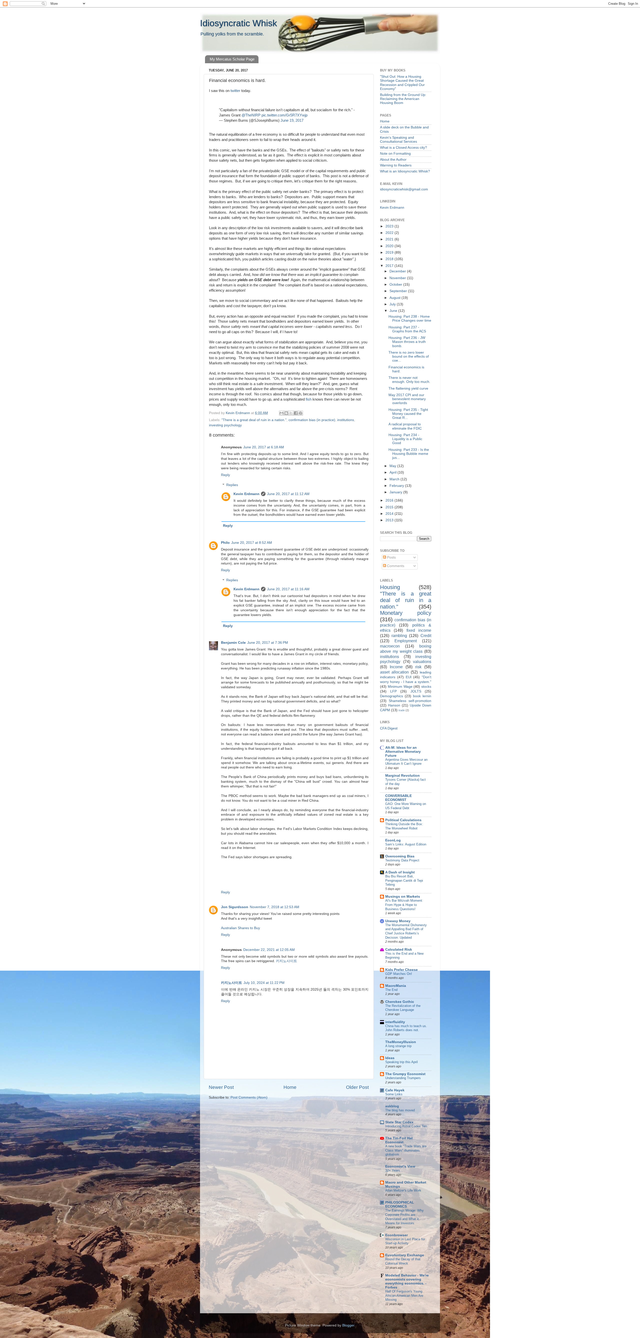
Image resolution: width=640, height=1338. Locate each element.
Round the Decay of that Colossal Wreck (402, 1261)
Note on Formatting (395, 153)
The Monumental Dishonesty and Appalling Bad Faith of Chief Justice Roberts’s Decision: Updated (406, 931)
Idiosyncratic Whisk (238, 23)
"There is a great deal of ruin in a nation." (254, 420)
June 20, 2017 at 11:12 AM (288, 494)
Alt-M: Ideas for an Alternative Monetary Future (403, 751)
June (394, 311)
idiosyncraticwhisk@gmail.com (404, 189)
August (396, 298)
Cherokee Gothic (399, 1002)
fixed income (418, 630)
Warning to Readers (396, 165)
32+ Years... (394, 1170)
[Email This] (281, 413)
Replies (232, 485)
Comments (395, 566)
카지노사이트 (286, 961)
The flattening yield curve (408, 388)
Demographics (391, 696)
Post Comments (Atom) (249, 1097)
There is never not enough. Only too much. (409, 380)
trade (401, 710)
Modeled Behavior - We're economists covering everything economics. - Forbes (407, 1281)
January (396, 492)
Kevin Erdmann (247, 494)
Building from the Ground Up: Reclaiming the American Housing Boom (403, 99)
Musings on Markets (402, 896)
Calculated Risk (398, 949)
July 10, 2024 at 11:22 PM (264, 983)
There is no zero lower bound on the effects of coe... (408, 356)
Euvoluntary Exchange (404, 1255)
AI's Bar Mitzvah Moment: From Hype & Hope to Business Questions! (404, 905)
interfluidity (395, 1022)
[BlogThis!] (286, 413)
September (399, 291)
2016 (390, 500)
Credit (425, 635)
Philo (225, 543)
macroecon (390, 646)
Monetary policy (405, 613)
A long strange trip (398, 1046)
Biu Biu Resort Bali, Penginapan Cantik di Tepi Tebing (404, 880)
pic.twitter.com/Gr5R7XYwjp (285, 115)
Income (396, 667)
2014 (390, 514)
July (393, 304)
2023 (390, 226)
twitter (235, 91)
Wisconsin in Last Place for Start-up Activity (405, 1241)
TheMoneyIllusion (400, 1042)
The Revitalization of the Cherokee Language (402, 1008)
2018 (390, 259)
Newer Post (221, 1087)
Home (290, 1087)
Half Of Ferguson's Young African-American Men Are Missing (404, 1296)
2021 (390, 239)
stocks (426, 686)
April (394, 472)
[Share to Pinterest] (300, 413)
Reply (225, 475)
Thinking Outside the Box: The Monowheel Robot (404, 826)
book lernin (422, 696)
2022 (390, 233)
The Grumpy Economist (405, 1074)
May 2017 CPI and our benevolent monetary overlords (407, 399)
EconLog (393, 840)
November (398, 278)
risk (418, 667)
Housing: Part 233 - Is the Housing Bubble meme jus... (408, 454)
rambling (399, 635)
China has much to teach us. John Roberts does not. (406, 1028)
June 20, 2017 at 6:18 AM (263, 447)
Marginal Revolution (402, 775)
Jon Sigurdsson (234, 907)
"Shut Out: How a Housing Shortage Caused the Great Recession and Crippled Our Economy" (402, 83)
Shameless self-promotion (410, 701)
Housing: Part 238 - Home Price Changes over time (409, 318)
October (396, 284)
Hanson (394, 705)
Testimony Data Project (402, 860)
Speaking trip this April (401, 1062)
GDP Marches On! (398, 974)
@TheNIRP (251, 115)
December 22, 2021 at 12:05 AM (269, 950)
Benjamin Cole (233, 643)
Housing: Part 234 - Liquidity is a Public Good (405, 439)
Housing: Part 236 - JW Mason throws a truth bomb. (407, 342)
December (398, 271)
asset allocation (394, 672)
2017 (390, 266)
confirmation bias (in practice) (311, 420)
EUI (409, 677)
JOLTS (415, 691)
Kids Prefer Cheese (401, 970)
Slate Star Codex (399, 1122)
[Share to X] (291, 413)
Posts (391, 557)
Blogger (348, 1325)
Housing (390, 587)
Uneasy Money (397, 921)
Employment (405, 641)
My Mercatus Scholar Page (232, 59)
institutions (345, 420)
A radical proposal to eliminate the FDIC (405, 426)
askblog (392, 1106)
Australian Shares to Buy (240, 928)
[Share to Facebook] (295, 413)
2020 (390, 246)
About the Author (393, 159)
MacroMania (395, 986)
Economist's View (400, 1166)
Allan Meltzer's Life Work (403, 1190)
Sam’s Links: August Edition (405, 844)
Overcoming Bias (399, 856)
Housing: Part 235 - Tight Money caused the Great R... (408, 414)
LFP (393, 691)
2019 (390, 252)
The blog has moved (400, 1110)
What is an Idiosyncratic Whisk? (405, 171)
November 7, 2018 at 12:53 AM (274, 907)
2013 (390, 520)
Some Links (393, 1094)
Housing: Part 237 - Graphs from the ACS (407, 329)
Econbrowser (396, 1235)
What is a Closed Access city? (403, 147)
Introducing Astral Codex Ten (406, 1126)
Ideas (389, 1058)
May (393, 466)
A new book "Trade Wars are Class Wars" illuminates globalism (405, 1150)
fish (309, 399)
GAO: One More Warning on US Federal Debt (405, 806)
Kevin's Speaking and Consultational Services (398, 139)
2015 (390, 507)
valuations (422, 661)
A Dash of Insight (400, 872)
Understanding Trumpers (403, 1078)
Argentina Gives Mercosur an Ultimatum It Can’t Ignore (406, 762)
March (395, 479)
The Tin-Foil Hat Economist (399, 1140)
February (397, 486)
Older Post (357, 1087)
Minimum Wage (400, 686)
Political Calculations (403, 820)
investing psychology (225, 425)
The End (391, 990)
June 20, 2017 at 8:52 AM (251, 543)
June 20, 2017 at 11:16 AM (288, 589)
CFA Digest (389, 728)
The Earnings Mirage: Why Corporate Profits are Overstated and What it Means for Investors (404, 1217)
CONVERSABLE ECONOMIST (398, 798)
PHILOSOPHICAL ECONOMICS (399, 1204)
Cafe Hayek (394, 1090)
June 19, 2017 (292, 120)
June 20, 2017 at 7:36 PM (267, 643)
